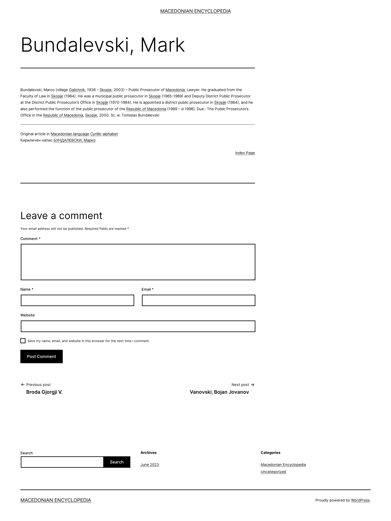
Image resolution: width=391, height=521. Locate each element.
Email (148, 289)
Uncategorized (273, 472)
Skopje (106, 89)
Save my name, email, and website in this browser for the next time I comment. (88, 341)
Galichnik (77, 89)
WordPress (360, 500)
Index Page (245, 152)
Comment (30, 239)
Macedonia (175, 89)
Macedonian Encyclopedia (195, 11)
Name (26, 289)
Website (27, 315)
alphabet (110, 134)
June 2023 (150, 464)
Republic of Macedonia (146, 109)
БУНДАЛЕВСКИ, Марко (75, 140)
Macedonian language (70, 134)
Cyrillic (96, 134)
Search (26, 453)
